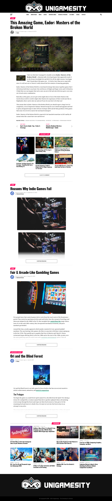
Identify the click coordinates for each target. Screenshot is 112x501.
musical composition (42, 390)
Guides (45, 14)
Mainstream (34, 14)
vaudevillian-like (55, 321)
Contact (84, 14)
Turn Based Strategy (65, 120)
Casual (77, 14)
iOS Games (71, 14)
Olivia (17, 361)
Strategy (49, 120)
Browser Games (52, 14)
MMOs (40, 14)
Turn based (56, 120)
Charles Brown (20, 194)
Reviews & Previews (62, 14)
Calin (17, 33)
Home (27, 14)
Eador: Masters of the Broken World (35, 120)
